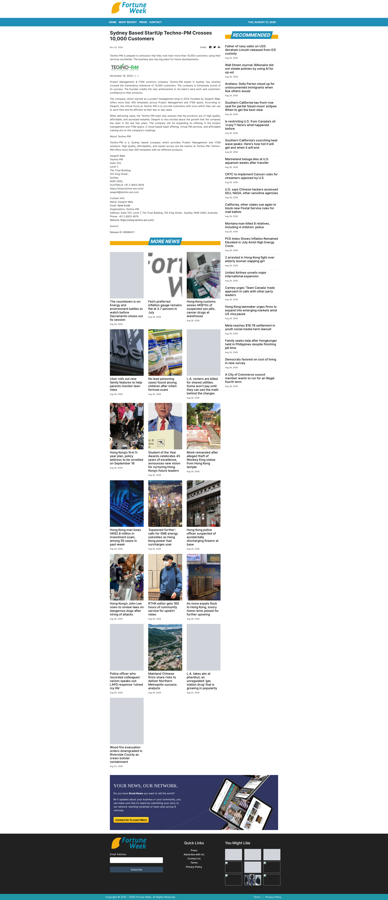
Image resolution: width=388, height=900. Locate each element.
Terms (194, 862)
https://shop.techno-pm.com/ (137, 220)
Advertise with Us (194, 854)
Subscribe (136, 869)
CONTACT (155, 22)
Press (194, 850)
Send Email (123, 205)
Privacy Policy (194, 866)
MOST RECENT (128, 22)
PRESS (143, 22)
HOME (112, 22)
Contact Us (194, 858)
